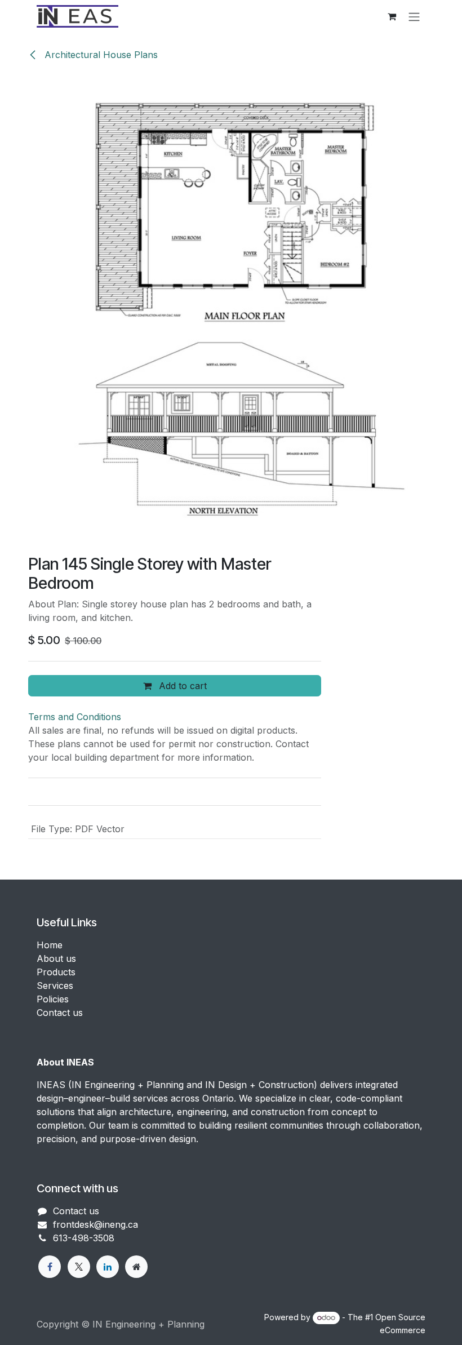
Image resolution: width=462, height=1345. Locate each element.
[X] (79, 1266)
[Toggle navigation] (414, 16)
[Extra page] (136, 1266)
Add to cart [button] (181, 685)
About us (56, 958)
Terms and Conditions (74, 716)
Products (56, 972)
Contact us (60, 1012)
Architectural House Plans (100, 54)
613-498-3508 (83, 1238)
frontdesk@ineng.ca (95, 1224)
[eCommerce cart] (391, 16)
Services (55, 985)
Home (50, 945)
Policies (53, 999)
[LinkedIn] (107, 1266)
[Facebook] (49, 1266)
